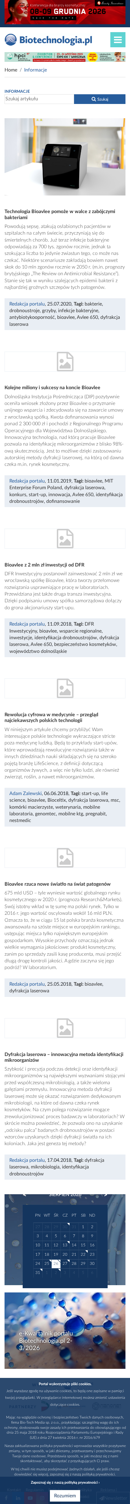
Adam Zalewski (25, 793)
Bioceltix (56, 800)
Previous (27, 1195)
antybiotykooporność (32, 317)
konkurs (17, 494)
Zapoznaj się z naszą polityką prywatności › (65, 1482)
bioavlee (66, 317)
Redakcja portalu (27, 304)
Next (103, 1195)
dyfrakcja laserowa (84, 487)
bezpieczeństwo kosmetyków (85, 644)
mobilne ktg (70, 813)
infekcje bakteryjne (78, 310)
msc (115, 800)
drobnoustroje (24, 310)
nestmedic (20, 820)
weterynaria (68, 807)
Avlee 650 (87, 317)
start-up (37, 494)
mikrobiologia (45, 1167)
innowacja (59, 494)
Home (11, 70)
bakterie (93, 304)
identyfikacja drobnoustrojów (65, 637)
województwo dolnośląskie (38, 651)
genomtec (45, 813)
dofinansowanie (63, 501)
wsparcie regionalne (80, 631)
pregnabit (96, 813)
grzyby (49, 310)
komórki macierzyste (31, 807)
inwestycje (20, 637)
